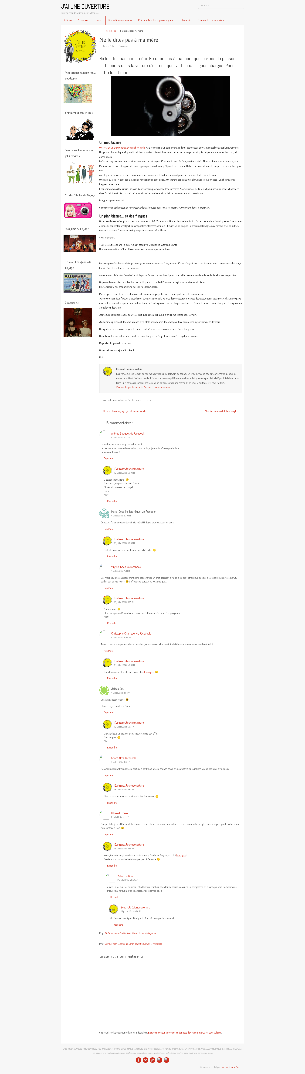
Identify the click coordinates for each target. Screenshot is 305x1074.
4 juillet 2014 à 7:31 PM (120, 570)
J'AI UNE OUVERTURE (85, 6)
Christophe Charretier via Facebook (131, 633)
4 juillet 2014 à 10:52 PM (121, 637)
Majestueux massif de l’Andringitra (222, 411)
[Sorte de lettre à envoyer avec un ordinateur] (166, 1060)
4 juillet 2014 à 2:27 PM (120, 437)
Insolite (116, 399)
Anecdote (107, 399)
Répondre (108, 458)
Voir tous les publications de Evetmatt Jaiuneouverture (144, 387)
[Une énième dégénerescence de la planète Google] (152, 1060)
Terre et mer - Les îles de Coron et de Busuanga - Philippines (133, 943)
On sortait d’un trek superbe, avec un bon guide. (122, 147)
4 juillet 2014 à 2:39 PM (121, 515)
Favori (149, 399)
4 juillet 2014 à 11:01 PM (120, 692)
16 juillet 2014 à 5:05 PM (124, 726)
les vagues (181, 855)
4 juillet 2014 (108, 45)
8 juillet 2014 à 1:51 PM (120, 817)
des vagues (148, 672)
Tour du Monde (127, 399)
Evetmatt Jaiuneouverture (129, 469)
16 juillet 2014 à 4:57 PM (124, 789)
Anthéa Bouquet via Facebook (127, 433)
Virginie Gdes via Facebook (126, 567)
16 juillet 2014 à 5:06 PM (124, 665)
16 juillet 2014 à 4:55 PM (124, 848)
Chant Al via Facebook (123, 758)
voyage (138, 399)
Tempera (224, 1067)
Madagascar (111, 30)
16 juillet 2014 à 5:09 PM (124, 472)
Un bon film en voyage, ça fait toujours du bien (125, 411)
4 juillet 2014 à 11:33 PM (120, 761)
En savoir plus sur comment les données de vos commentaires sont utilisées (184, 1032)
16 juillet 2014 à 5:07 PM (124, 602)
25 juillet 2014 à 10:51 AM (128, 879)
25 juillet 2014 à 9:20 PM (131, 911)
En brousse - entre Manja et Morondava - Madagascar (130, 933)
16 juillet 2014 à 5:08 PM (124, 543)
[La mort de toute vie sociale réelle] (138, 1060)
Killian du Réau (119, 813)
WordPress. (236, 1067)
